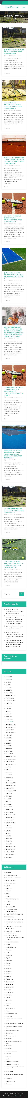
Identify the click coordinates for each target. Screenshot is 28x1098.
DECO (7, 952)
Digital (8, 958)
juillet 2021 (9, 828)
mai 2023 (8, 769)
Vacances (8, 1084)
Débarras (8, 950)
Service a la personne (12, 1061)
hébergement (10, 987)
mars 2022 (9, 807)
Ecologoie (9, 960)
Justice (8, 997)
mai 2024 (8, 743)
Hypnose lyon (10, 992)
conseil (8, 904)
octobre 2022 (10, 788)
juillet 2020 (9, 857)
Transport (9, 1078)
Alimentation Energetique (13, 877)
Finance (8, 976)
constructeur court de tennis (14, 914)
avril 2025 (8, 714)
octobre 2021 (10, 820)
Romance (9, 1045)
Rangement (9, 1033)
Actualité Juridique (11, 875)
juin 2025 (8, 708)
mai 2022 (8, 801)
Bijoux (7, 893)
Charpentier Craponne (12, 899)
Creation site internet (12, 942)
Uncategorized (10, 1081)
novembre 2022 (10, 785)
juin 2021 (8, 830)
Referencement (10, 1036)
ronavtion (8, 1048)
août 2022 (9, 793)
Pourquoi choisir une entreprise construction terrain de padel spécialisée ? (15, 611)
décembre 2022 (10, 783)
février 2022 (9, 809)
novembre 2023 (10, 759)
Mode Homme (10, 1008)
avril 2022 (8, 804)
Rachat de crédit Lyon (12, 1030)
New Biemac (12, 7)
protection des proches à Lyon (15, 1023)
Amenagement (10, 883)
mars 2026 (9, 690)
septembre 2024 (11, 732)
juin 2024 (8, 740)
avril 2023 (8, 772)
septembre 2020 (11, 854)
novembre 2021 (10, 817)
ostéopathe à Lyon (11, 1013)
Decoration (9, 955)
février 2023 (9, 777)
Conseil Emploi (10, 907)
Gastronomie (9, 982)
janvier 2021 (9, 844)
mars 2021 (9, 838)
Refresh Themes (20, 1096)
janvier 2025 (9, 722)
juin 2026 (8, 682)
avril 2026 (8, 687)
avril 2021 (8, 836)
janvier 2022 (9, 812)
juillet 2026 (9, 679)
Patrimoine (9, 1016)
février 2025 (9, 719)
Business (8, 896)
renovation (9, 1038)
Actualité (8, 872)
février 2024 (9, 751)
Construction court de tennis (14, 919)
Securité (8, 1053)
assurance (9, 888)
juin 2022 (8, 799)
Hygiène (8, 989)
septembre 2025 (11, 700)
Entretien (8, 968)
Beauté (8, 891)
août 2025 (9, 703)
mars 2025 (9, 716)
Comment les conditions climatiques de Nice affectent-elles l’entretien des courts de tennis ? (13, 391)
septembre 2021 (11, 822)
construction (18, 55)
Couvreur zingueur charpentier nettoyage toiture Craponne (15, 937)
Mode (7, 1005)
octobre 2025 (10, 698)
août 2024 (9, 735)
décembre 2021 (10, 814)
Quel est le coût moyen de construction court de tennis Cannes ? (14, 52)
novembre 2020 (10, 849)
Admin (8, 73)
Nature (8, 1011)
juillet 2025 (9, 706)
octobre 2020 (10, 852)
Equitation (9, 974)
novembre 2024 (10, 727)
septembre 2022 (11, 791)
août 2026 (9, 677)
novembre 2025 (10, 695)
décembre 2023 (10, 756)
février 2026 (9, 693)
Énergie (8, 963)
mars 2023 (9, 775)
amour (17, 338)
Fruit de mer (9, 979)
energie (8, 966)
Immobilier (9, 995)
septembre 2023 (11, 764)
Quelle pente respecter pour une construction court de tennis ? (14, 627)
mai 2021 (8, 833)
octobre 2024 (10, 730)
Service (8, 1059)
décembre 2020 (10, 846)
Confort (8, 901)
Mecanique (9, 1000)
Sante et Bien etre (11, 1051)
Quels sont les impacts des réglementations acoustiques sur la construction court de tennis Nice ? (13, 454)
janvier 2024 (9, 753)
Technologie (9, 1071)
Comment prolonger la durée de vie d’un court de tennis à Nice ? (14, 510)
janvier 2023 (9, 780)
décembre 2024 (10, 724)
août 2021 (9, 825)
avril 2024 (8, 746)
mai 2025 (8, 711)
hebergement (10, 984)
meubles (8, 1003)
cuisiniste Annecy (11, 947)
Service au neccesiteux (12, 1064)
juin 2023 (8, 767)
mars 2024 (9, 748)
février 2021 (9, 841)
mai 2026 (8, 685)
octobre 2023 (10, 761)
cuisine (8, 944)
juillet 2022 (9, 796)
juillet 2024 (9, 738)
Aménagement (10, 880)
